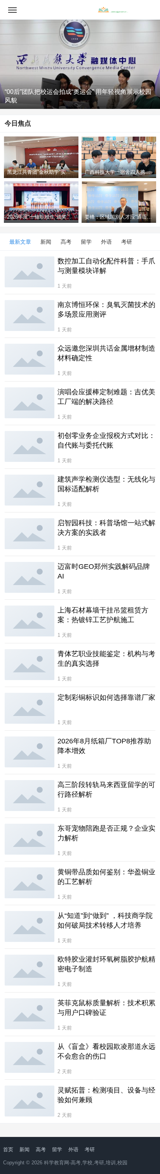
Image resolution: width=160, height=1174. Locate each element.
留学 (86, 242)
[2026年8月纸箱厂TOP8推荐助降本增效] (29, 751)
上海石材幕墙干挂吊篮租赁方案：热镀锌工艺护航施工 (102, 615)
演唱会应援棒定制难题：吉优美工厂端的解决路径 (106, 396)
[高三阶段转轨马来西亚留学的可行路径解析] (29, 795)
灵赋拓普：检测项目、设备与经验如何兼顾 (106, 1095)
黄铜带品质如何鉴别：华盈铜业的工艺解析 (106, 877)
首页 (8, 1149)
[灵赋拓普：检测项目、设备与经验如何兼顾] (29, 1101)
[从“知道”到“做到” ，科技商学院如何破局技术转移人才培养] (29, 926)
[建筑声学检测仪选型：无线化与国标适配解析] (29, 490)
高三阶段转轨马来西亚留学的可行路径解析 (106, 789)
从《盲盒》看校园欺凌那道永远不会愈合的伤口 (106, 1051)
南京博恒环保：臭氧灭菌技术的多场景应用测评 (106, 309)
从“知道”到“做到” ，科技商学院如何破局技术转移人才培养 (105, 920)
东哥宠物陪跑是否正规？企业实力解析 (106, 833)
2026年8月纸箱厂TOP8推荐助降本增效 (104, 746)
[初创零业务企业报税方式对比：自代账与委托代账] (29, 446)
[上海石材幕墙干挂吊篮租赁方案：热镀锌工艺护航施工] (29, 621)
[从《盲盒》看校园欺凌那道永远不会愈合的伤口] (29, 1057)
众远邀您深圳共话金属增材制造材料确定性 (106, 353)
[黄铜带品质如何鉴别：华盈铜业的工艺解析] (29, 882)
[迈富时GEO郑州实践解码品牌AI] (29, 577)
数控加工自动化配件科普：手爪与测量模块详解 (106, 266)
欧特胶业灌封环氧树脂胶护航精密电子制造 (106, 964)
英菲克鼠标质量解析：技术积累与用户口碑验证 (106, 1007)
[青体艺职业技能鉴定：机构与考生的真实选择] (29, 664)
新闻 (45, 242)
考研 (126, 242)
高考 (66, 242)
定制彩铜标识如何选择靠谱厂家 (106, 697)
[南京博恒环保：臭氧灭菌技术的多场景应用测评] (29, 315)
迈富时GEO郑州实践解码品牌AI (103, 571)
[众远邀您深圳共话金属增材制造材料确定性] (29, 359)
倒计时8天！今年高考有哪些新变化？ (56, 100)
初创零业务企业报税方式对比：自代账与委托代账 (106, 440)
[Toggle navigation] (12, 9)
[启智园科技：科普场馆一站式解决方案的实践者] (29, 533)
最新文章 (20, 242)
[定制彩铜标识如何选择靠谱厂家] (29, 708)
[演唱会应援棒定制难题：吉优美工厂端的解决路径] (29, 402)
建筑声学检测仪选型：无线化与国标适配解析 (106, 484)
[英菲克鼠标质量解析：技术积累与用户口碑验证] (29, 1013)
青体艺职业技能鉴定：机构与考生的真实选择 (106, 658)
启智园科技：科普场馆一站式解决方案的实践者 (106, 527)
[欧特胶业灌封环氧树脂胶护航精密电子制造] (29, 970)
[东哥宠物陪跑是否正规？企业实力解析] (29, 839)
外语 (106, 242)
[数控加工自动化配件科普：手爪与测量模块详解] (29, 271)
